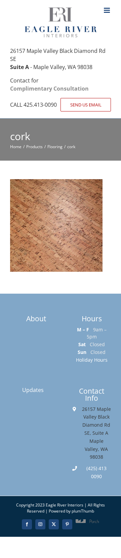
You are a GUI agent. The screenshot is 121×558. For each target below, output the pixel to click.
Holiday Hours (92, 360)
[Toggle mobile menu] (107, 10)
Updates (33, 390)
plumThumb (83, 511)
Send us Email (86, 105)
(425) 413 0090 (96, 472)
